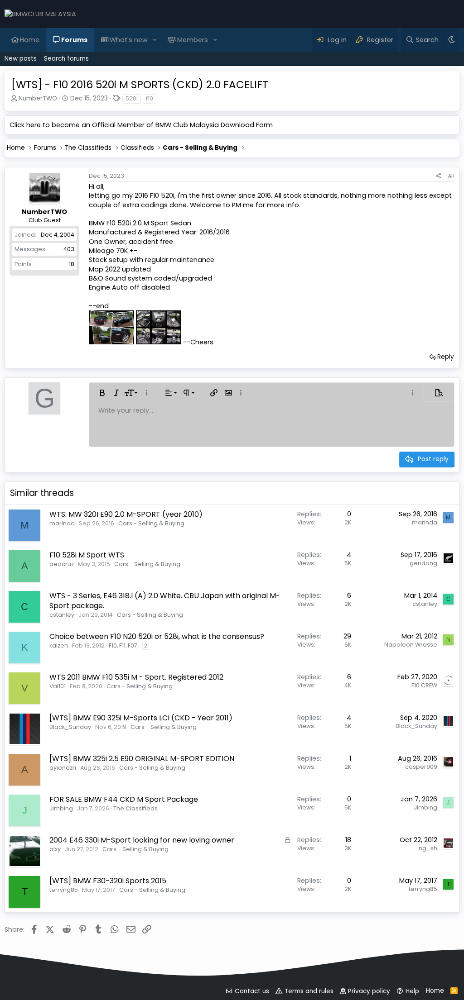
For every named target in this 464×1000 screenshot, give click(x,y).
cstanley (61, 615)
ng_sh (428, 848)
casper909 (421, 767)
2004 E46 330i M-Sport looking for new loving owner (141, 840)
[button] (155, 40)
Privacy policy (369, 991)
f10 (149, 98)
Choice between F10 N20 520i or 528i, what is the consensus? (156, 636)
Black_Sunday (70, 727)
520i (132, 98)
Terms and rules (309, 991)
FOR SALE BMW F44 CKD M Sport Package (123, 799)
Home (29, 39)
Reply (445, 356)
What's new (129, 39)
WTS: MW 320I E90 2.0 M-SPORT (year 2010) (126, 514)
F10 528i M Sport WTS (86, 555)
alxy (55, 849)
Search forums (66, 58)
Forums (74, 39)
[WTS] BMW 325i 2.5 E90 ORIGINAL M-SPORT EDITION (141, 758)
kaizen (58, 645)
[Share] (438, 176)
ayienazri (62, 767)
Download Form (247, 124)
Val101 (57, 686)
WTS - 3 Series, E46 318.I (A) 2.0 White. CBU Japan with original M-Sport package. (164, 600)
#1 (450, 176)
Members (192, 39)
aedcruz (61, 564)
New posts (21, 58)
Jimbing (61, 808)
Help (412, 991)
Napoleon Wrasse (410, 644)
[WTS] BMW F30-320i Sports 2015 (107, 881)
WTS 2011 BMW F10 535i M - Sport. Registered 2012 (136, 677)
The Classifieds (135, 808)
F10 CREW (424, 685)
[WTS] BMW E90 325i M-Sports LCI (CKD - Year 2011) (140, 718)
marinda (62, 523)
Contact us (252, 991)
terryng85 (63, 890)
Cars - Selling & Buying (151, 523)
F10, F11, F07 (123, 645)
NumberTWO (38, 98)
